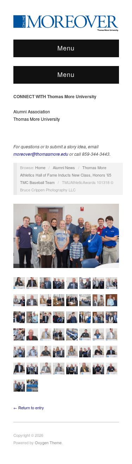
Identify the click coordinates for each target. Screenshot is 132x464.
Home (40, 167)
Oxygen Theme (48, 442)
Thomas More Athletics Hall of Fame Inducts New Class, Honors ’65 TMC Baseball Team (65, 175)
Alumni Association (31, 111)
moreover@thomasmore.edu (40, 154)
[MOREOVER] (66, 22)
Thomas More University (36, 119)
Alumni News (64, 167)
